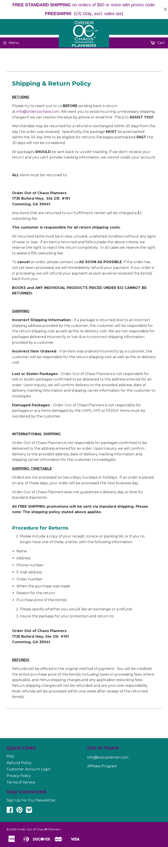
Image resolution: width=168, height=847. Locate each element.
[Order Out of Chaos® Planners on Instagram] (29, 811)
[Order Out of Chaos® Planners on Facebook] (10, 811)
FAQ (10, 756)
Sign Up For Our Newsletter (31, 800)
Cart (160, 43)
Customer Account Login (29, 769)
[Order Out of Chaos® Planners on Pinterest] (19, 811)
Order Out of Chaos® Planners (38, 829)
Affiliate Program (102, 766)
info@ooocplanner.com (107, 757)
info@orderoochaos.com (37, 111)
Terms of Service (21, 782)
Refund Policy (19, 763)
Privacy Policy (19, 776)
